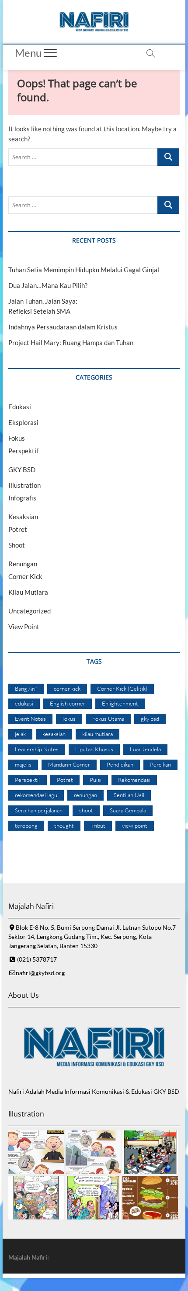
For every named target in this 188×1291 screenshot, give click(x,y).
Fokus (16, 438)
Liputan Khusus (94, 749)
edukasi (24, 703)
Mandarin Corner (69, 764)
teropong (26, 825)
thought (64, 825)
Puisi (95, 779)
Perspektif (23, 451)
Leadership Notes (37, 749)
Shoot (16, 545)
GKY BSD (21, 469)
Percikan (160, 764)
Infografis (22, 498)
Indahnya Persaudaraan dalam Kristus (63, 327)
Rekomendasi (134, 779)
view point (134, 825)
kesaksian (54, 733)
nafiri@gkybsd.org (40, 972)
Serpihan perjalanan (39, 810)
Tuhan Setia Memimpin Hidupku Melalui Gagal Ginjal (83, 270)
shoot (86, 810)
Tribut (98, 825)
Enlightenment (120, 703)
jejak (20, 733)
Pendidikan (120, 764)
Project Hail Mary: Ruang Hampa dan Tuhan (70, 342)
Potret (17, 529)
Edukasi (19, 407)
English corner (67, 703)
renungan (85, 794)
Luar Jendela (145, 749)
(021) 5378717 (36, 959)
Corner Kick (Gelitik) (122, 688)
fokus (69, 718)
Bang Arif (26, 688)
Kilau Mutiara (28, 592)
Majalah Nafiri (27, 1257)
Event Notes (30, 718)
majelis (23, 764)
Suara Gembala (128, 810)
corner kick (67, 688)
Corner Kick (25, 576)
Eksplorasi (23, 422)
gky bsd (150, 718)
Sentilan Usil (129, 794)
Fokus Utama (108, 718)
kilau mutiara (97, 733)
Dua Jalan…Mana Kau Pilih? (47, 285)
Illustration (24, 485)
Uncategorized (29, 611)
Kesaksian (23, 517)
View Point (23, 626)
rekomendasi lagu (36, 794)
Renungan (22, 564)
